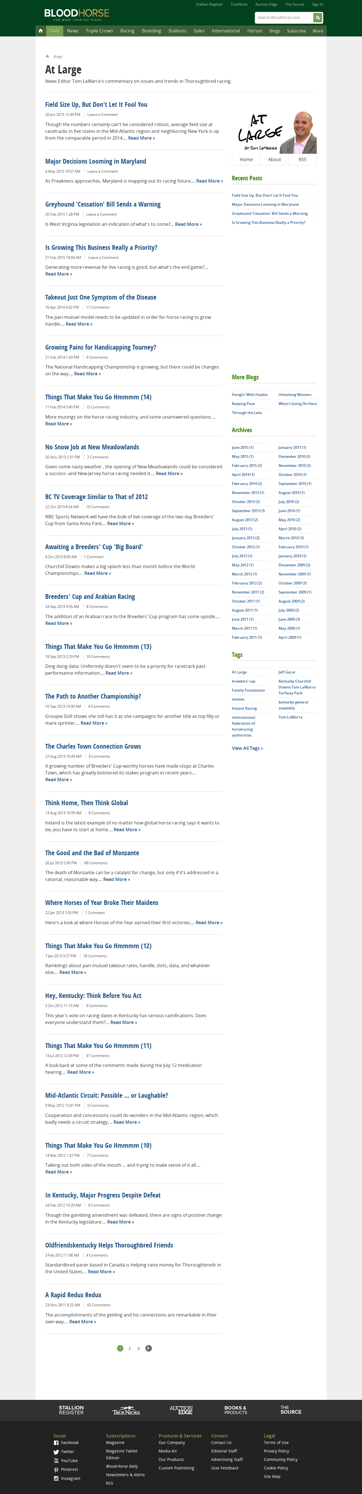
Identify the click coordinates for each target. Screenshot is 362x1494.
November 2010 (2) (295, 465)
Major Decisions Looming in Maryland (95, 162)
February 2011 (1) (247, 637)
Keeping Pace (243, 403)
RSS (303, 159)
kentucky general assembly (293, 705)
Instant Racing (244, 708)
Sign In (317, 4)
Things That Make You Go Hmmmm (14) (98, 397)
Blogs (275, 31)
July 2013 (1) (242, 528)
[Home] (40, 30)
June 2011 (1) (242, 619)
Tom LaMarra (291, 717)
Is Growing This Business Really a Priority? (101, 248)
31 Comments (97, 1055)
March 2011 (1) (244, 628)
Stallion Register (209, 4)
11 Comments (97, 307)
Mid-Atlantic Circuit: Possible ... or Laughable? (106, 1096)
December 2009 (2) (294, 565)
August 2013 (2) (245, 519)
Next (148, 1348)
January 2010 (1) (292, 555)
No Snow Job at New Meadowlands (92, 447)
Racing (127, 31)
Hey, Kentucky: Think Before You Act (93, 996)
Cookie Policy (276, 1468)
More (318, 31)
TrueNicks (239, 4)
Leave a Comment (102, 114)
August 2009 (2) (292, 601)
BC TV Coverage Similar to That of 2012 (96, 497)
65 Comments (99, 1304)
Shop (236, 1410)
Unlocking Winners (295, 394)
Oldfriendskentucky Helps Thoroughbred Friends (109, 1245)
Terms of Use (276, 1442)
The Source (294, 4)
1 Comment (94, 556)
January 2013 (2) (246, 537)
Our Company (172, 1442)
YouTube (69, 1460)
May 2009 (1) (289, 628)
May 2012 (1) (242, 565)
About (274, 159)
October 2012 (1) (246, 546)
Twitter (67, 1451)
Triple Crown (99, 31)
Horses (255, 31)
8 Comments (97, 606)
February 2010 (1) (294, 546)
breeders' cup (243, 681)
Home (47, 56)
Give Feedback (224, 1468)
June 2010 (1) (289, 510)
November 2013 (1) (248, 492)
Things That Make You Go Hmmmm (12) (98, 946)
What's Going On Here (298, 403)
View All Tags (246, 748)
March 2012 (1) (244, 574)
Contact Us (221, 1442)
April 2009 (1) (290, 637)
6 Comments (97, 357)
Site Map (272, 1476)
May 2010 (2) (289, 519)
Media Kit (168, 1451)
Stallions (178, 31)
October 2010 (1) (293, 474)
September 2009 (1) (295, 592)
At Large (239, 672)
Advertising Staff (227, 1459)
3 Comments (99, 756)
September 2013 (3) (248, 510)
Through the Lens (247, 412)
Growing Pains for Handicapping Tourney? (100, 348)
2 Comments (98, 457)
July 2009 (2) (289, 610)
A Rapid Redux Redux (73, 1295)
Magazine (115, 1442)
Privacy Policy (276, 1451)
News (73, 31)
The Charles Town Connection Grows (93, 747)
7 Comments (97, 1155)
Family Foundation (248, 690)
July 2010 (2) (289, 501)
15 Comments (98, 407)
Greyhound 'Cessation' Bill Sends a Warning (103, 205)
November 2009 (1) (295, 574)
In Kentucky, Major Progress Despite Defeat (103, 1195)
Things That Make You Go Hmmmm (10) (98, 1146)
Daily (54, 31)
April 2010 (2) (290, 528)
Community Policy (281, 1459)
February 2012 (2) (247, 583)
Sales (199, 31)
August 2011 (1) (245, 610)
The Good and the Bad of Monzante (92, 853)
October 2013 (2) (246, 501)
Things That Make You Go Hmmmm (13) (98, 647)
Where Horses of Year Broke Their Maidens (101, 903)
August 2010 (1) (292, 492)
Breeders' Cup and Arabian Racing (90, 597)
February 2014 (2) (247, 483)
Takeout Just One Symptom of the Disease (100, 298)
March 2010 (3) (291, 537)
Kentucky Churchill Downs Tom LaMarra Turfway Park (297, 687)
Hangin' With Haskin (250, 394)
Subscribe (296, 31)
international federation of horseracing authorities (243, 726)
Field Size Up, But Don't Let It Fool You (96, 105)
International (226, 31)
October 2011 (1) (246, 601)
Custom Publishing (176, 1468)
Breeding (151, 31)
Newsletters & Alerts (125, 1474)
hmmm (238, 699)
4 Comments (99, 706)
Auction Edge (266, 4)
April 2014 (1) (243, 474)
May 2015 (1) (242, 456)
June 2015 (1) (242, 447)
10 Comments (97, 506)
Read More (140, 138)
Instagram (70, 1478)
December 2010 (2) (294, 456)
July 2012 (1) (242, 555)
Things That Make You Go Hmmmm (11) (98, 1046)
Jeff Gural (287, 672)
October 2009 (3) (293, 583)
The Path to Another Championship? (93, 697)
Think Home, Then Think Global (86, 803)
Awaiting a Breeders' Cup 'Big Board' (94, 547)
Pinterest (69, 1469)
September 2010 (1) (295, 483)
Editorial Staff (224, 1451)
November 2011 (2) (248, 592)
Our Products (171, 1459)
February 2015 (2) (247, 465)
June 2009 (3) (289, 619)
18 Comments (95, 955)
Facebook (69, 1442)
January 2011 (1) (292, 447)
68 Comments (95, 862)
